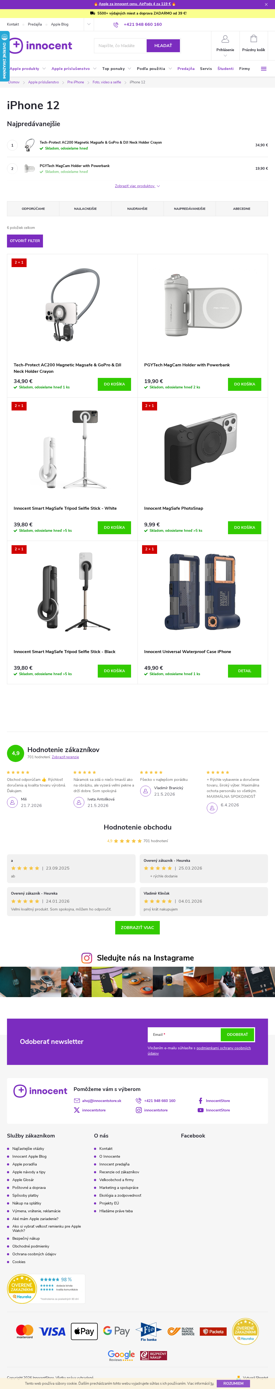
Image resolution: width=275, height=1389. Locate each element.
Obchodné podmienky (30, 1246)
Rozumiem (233, 1383)
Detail (244, 671)
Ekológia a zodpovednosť (120, 1195)
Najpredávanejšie (189, 209)
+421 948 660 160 (159, 1100)
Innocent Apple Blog (29, 1156)
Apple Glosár (23, 1180)
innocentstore (94, 1110)
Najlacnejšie (85, 209)
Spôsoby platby (25, 1195)
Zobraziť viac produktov (135, 186)
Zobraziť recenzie (65, 757)
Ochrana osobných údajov (34, 1254)
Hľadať (163, 46)
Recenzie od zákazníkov (119, 1172)
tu (212, 1383)
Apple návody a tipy (28, 1172)
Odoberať (237, 1034)
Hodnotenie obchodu (138, 827)
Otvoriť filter (25, 240)
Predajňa (35, 24)
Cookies (19, 1262)
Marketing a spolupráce (118, 1188)
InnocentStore (218, 1100)
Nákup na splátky (26, 1203)
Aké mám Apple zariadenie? (35, 1219)
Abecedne (241, 209)
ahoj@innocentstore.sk (101, 1100)
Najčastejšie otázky (28, 1149)
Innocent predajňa (114, 1164)
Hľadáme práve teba (116, 1211)
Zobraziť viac (137, 928)
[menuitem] (28, 69)
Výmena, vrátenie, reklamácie (36, 1211)
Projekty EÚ (109, 1203)
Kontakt (13, 24)
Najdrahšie (137, 209)
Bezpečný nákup (26, 1238)
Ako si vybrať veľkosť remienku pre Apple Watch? (46, 1228)
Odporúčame (33, 209)
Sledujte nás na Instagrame (145, 958)
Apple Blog (59, 24)
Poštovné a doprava (29, 1188)
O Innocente (109, 1156)
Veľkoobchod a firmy (116, 1180)
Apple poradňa (24, 1164)
